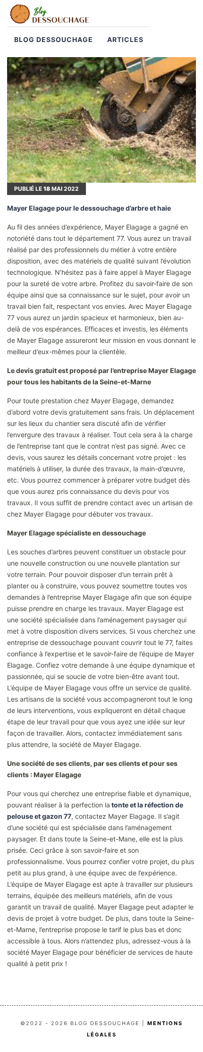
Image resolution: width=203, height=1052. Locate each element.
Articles (125, 39)
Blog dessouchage (53, 39)
